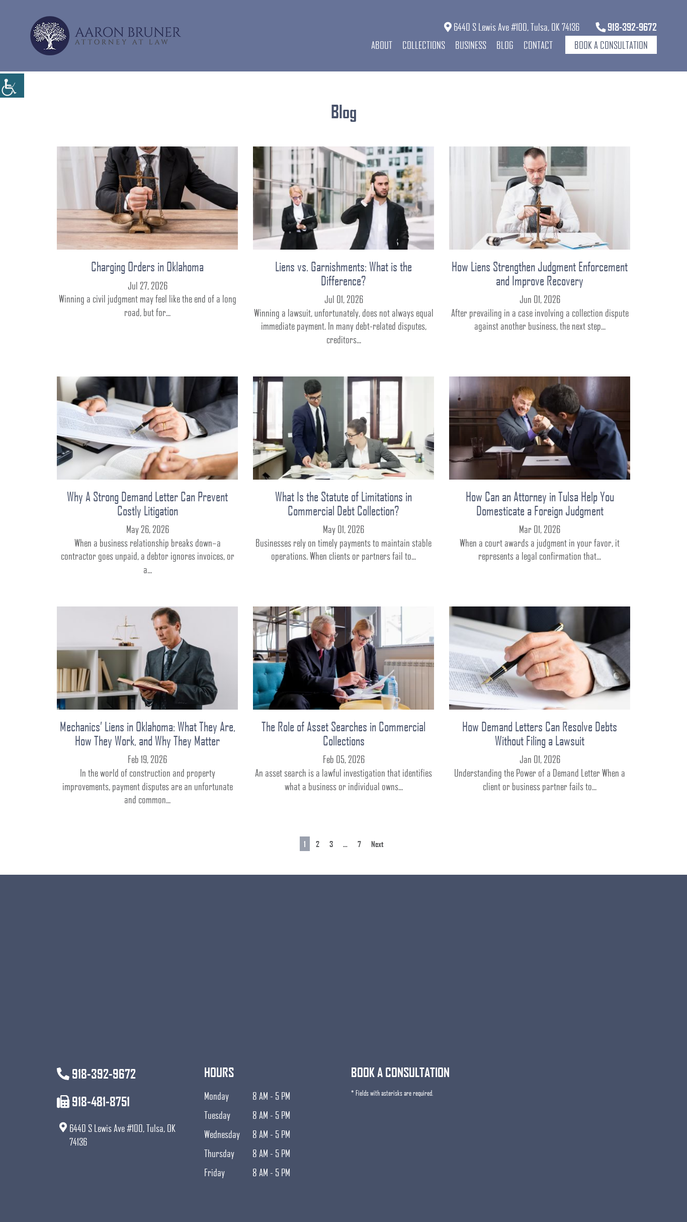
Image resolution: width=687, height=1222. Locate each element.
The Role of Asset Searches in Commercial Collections (343, 733)
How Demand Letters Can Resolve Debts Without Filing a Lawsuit (539, 733)
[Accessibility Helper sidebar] (12, 85)
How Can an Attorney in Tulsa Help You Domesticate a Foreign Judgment (540, 503)
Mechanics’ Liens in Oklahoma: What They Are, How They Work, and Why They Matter (147, 733)
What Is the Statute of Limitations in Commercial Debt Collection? (343, 503)
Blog (504, 45)
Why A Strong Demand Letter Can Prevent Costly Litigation (147, 503)
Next (377, 844)
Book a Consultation (611, 45)
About (381, 45)
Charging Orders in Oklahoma (147, 266)
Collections (423, 45)
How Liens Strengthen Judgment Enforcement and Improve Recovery (540, 273)
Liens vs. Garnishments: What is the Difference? (343, 273)
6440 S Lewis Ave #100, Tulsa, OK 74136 (515, 27)
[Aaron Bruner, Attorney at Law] (105, 35)
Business (470, 45)
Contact (538, 45)
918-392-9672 (631, 27)
